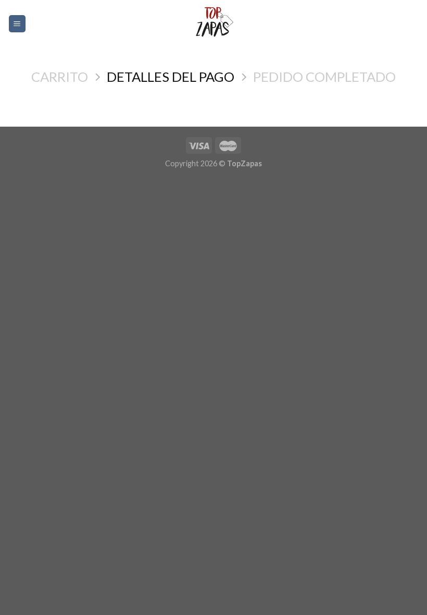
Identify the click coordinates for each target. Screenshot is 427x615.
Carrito (59, 76)
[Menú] (17, 23)
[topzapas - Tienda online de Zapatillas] (213, 23)
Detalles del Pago (170, 76)
